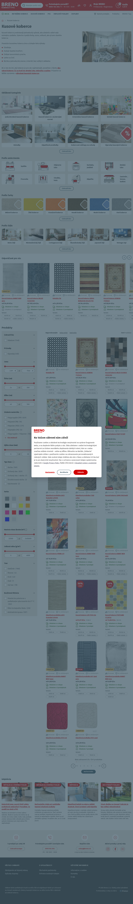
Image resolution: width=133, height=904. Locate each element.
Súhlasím (80, 472)
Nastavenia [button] (50, 472)
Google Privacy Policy (51, 463)
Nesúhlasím (64, 472)
